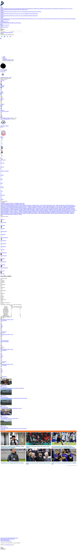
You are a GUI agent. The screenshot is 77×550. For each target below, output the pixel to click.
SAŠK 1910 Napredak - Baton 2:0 (60, 213)
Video (46, 18)
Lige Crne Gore (69, 8)
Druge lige (13, 8)
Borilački (19, 18)
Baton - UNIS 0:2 (51, 213)
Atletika (16, 18)
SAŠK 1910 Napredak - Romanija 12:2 (17, 207)
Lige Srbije (65, 8)
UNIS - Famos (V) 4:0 (24, 206)
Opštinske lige (36, 8)
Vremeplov (50, 18)
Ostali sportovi (54, 18)
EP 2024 (19, 9)
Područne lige (23, 8)
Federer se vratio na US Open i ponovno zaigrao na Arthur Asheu (38, 463)
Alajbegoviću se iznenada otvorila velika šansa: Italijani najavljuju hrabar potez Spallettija (12, 447)
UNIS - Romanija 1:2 (53, 211)
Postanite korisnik (3, 538)
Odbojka (15, 22)
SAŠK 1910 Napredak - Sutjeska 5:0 (42, 211)
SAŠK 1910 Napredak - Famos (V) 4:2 (7, 211)
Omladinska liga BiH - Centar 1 (8, 59)
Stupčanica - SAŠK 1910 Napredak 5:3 (56, 209)
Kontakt (8, 538)
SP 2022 (22, 9)
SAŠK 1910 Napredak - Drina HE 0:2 (30, 205)
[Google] (1, 36)
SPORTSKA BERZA (4, 26)
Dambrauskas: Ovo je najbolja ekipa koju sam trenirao (12, 462)
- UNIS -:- (44, 206)
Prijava (3, 29)
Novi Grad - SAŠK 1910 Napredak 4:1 (26, 212)
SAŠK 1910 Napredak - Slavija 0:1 (68, 208)
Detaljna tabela (3, 159)
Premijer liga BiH (3, 8)
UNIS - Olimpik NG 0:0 (64, 207)
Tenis (10, 18)
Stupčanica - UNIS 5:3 (18, 214)
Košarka (10, 22)
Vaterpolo (27, 18)
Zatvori (2, 547)
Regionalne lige (18, 8)
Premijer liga (7, 11)
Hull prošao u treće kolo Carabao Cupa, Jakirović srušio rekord (37, 447)
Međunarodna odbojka (28, 15)
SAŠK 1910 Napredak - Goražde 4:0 (34, 209)
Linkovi (1, 540)
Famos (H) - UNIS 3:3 (10, 213)
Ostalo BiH (60, 8)
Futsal (51, 8)
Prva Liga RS (2, 13)
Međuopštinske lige (30, 8)
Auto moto (13, 18)
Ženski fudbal (47, 8)
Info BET (59, 18)
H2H (1, 279)
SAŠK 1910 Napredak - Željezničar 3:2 (26, 208)
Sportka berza (8, 540)
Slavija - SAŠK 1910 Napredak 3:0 (41, 213)
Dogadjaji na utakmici (4, 216)
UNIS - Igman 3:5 (52, 210)
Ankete (4, 540)
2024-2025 (5, 58)
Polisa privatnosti (15, 537)
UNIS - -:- (39, 205)
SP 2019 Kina (38, 11)
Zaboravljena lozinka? (4, 32)
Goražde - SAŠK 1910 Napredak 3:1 (7, 214)
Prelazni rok (15, 9)
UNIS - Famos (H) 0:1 (37, 208)
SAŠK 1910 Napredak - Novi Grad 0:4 (53, 207)
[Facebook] (4, 36)
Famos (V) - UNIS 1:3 (72, 210)
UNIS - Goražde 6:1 (70, 213)
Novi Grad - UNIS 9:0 (42, 207)
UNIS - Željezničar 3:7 (61, 212)
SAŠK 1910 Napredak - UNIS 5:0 (20, 210)
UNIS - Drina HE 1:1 (67, 209)
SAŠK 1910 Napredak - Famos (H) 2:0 (21, 213)
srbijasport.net (8, 544)
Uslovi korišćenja (8, 537)
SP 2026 (25, 9)
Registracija (11, 32)
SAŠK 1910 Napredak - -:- (70, 205)
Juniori (4, 57)
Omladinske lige (42, 8)
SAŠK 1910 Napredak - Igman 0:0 (13, 206)
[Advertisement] (38, 47)
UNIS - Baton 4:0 (3, 209)
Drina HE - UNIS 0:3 (19, 205)
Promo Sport (66, 18)
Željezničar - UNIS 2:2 (14, 208)
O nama (3, 537)
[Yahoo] (10, 36)
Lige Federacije (55, 8)
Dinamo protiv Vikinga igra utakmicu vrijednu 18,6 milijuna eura (63, 463)
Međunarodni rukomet (29, 13)
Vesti (1, 6)
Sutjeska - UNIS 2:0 (32, 211)
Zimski (1, 18)
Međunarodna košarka (26, 11)
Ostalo (11, 11)
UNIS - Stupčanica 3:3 (45, 209)
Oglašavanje (12, 538)
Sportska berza (5, 18)
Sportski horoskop (72, 18)
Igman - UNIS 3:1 (3, 206)
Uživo (3, 71)
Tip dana (7, 19)
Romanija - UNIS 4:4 (6, 207)
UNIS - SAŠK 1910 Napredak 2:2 (47, 205)
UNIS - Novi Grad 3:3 (14, 212)
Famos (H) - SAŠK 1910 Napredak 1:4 (48, 208)
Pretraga (7, 539)
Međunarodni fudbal (4, 9)
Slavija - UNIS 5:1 (58, 208)
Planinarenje (23, 18)
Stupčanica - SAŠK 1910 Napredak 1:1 (7, 205)
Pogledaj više (2, 429)
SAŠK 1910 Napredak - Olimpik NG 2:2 (49, 212)
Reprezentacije (10, 9)
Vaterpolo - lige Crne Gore (34, 18)
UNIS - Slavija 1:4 (31, 213)
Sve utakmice (2, 202)
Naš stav (62, 18)
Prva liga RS (9, 8)
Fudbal (2, 22)
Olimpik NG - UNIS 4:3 (37, 212)
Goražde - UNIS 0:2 (23, 209)
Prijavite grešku (3, 539)
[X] (7, 36)
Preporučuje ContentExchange (71, 465)
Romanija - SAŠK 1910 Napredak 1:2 (64, 211)
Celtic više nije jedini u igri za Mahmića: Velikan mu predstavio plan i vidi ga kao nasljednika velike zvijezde (63, 447)
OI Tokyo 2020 (3, 19)
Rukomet (19, 22)
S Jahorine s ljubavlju (4, 21)
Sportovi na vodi (42, 18)
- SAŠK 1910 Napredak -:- (33, 207)
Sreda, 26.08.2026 (3, 69)
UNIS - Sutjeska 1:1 (60, 206)
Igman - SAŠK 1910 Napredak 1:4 (62, 210)
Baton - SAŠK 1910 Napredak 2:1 (13, 209)
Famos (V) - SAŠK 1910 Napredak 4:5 (35, 206)
